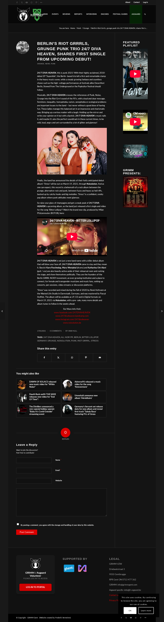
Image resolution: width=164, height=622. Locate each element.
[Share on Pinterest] (86, 357)
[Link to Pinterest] (36, 2)
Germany (42, 341)
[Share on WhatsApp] (72, 357)
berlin (77, 337)
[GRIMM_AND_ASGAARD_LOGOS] (30, 14)
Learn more (146, 611)
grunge (52, 341)
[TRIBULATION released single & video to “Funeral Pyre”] (2, 311)
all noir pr (67, 337)
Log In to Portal (35, 587)
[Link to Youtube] (26, 2)
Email (58, 470)
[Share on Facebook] (44, 357)
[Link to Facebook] (17, 2)
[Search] (145, 14)
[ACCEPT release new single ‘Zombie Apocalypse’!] (161, 311)
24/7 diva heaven (51, 337)
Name (58, 460)
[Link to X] (22, 2)
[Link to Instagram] (31, 2)
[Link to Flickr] (41, 2)
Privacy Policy (115, 601)
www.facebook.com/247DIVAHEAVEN (72, 313)
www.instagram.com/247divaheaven (72, 320)
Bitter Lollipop (90, 337)
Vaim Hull (72, 331)
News (47, 64)
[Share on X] (58, 357)
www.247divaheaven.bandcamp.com (72, 316)
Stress (94, 341)
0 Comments (56, 331)
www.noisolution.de (72, 323)
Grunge (40, 64)
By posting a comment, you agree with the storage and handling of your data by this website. (57, 525)
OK (130, 611)
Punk (53, 64)
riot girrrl (84, 341)
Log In (145, 2)
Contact (137, 2)
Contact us (114, 595)
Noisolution (63, 341)
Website (58, 480)
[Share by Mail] (100, 357)
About (127, 2)
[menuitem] (128, 2)
